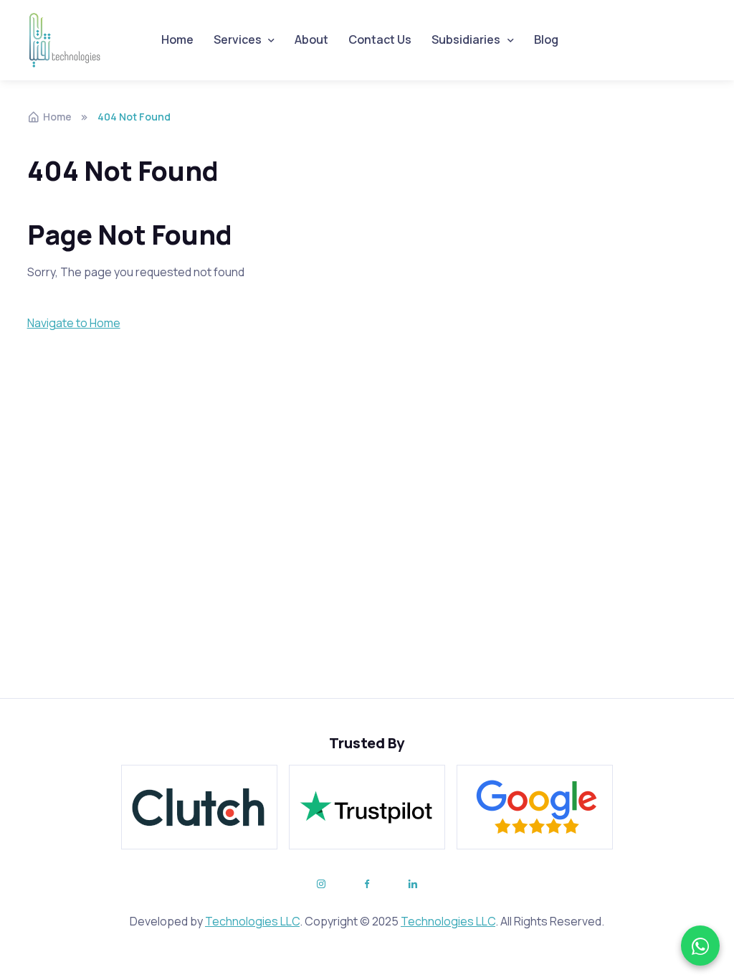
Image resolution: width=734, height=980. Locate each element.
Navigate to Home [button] (73, 323)
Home (177, 39)
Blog (546, 39)
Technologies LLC (252, 921)
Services (238, 39)
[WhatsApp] (700, 945)
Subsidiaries (466, 39)
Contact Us (379, 39)
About (311, 39)
